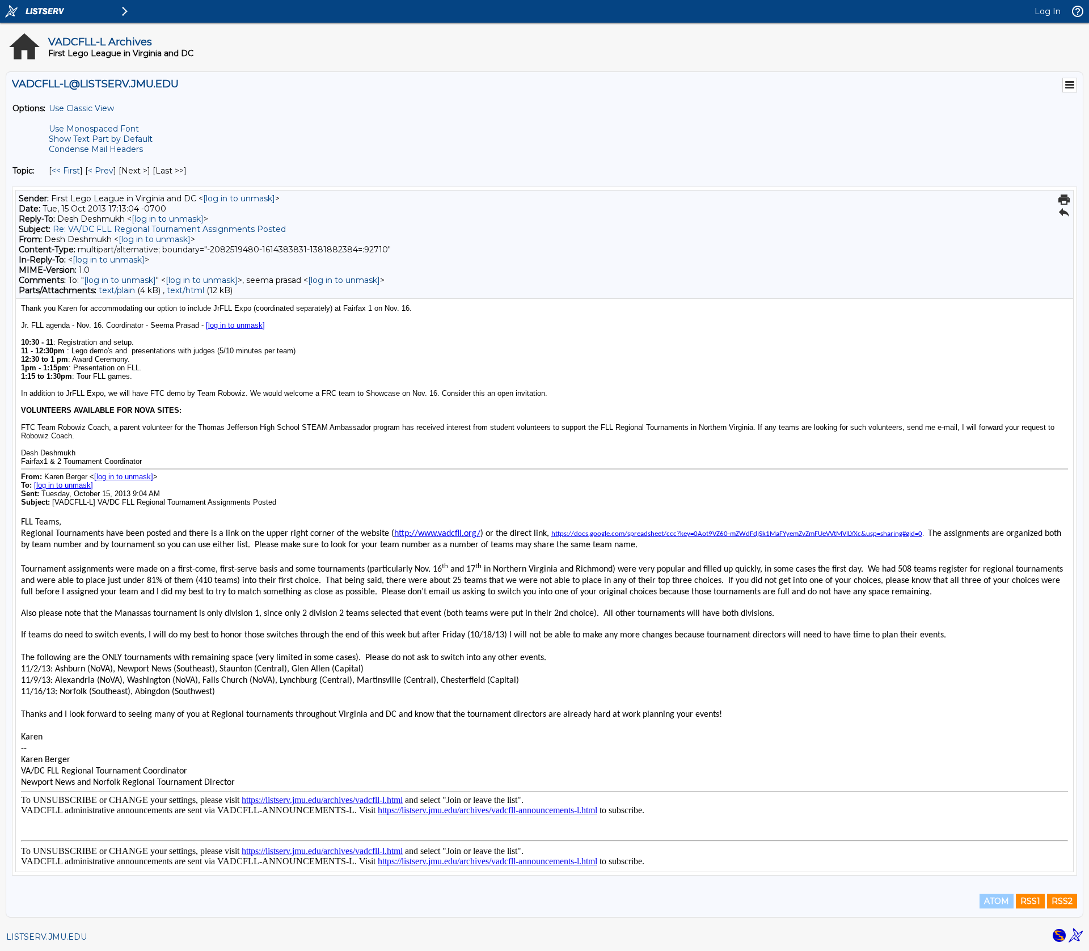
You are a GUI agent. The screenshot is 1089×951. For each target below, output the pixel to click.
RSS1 (1030, 901)
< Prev (100, 171)
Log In (1048, 11)
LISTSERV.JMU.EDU (46, 937)
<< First (66, 171)
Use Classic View (81, 108)
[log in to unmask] (239, 198)
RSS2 (1062, 901)
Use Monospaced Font (94, 129)
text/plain (117, 290)
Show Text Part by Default (101, 139)
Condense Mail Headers (96, 149)
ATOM (996, 901)
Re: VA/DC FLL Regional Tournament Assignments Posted (169, 229)
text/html (185, 290)
